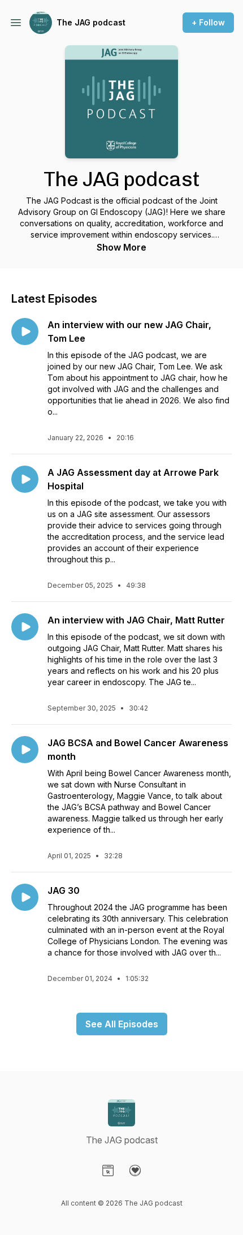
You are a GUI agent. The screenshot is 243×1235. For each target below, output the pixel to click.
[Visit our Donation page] (135, 1170)
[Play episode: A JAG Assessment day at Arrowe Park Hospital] (24, 479)
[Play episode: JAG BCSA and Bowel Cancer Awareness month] (24, 749)
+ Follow (208, 22)
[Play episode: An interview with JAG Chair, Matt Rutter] (24, 626)
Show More (121, 247)
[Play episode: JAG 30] (24, 897)
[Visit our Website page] (108, 1170)
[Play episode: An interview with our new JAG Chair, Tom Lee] (24, 331)
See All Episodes (121, 1024)
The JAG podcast (91, 22)
